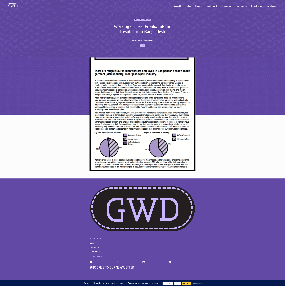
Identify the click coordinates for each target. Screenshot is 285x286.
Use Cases (242, 6)
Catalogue (271, 6)
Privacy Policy (95, 251)
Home (92, 244)
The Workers (227, 6)
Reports (199, 6)
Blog (189, 6)
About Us (178, 6)
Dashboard (212, 6)
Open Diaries (256, 6)
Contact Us (94, 247)
